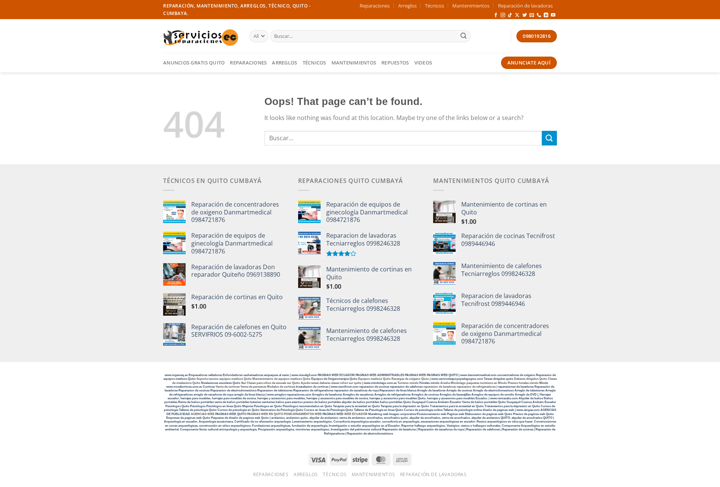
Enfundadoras (233, 375)
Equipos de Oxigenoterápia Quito (334, 379)
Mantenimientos (470, 5)
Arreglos (407, 5)
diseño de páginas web (498, 410)
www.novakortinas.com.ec (184, 386)
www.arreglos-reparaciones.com (289, 394)
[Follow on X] (517, 15)
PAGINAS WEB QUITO (442, 375)
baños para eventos (289, 402)
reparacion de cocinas (374, 386)
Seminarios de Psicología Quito (281, 410)
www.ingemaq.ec (177, 375)
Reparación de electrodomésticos (370, 433)
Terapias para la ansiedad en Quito (356, 406)
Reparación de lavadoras (525, 5)
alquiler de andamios (323, 418)
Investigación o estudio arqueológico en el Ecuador (364, 425)
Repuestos (395, 62)
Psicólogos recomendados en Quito (307, 406)
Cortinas (209, 386)
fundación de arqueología (309, 425)
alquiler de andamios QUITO (490, 418)
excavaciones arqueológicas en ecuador (448, 421)
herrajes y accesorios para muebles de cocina (337, 398)
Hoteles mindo (429, 383)
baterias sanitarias (262, 402)
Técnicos (434, 5)
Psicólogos (198, 406)
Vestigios (453, 425)
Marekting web (378, 414)
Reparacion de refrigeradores (313, 390)
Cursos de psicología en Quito (239, 410)
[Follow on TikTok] (510, 15)
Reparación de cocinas (517, 429)
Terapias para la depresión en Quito (405, 406)
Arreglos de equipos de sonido (492, 394)
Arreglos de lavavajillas (455, 394)
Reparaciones (375, 5)
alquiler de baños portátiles (360, 402)
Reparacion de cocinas (194, 390)
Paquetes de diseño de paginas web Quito (240, 418)
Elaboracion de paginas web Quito (488, 414)
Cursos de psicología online (423, 410)
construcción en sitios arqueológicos (224, 425)
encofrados (374, 418)
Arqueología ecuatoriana (216, 421)
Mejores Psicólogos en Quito (262, 406)
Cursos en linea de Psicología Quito (328, 410)
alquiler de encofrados (425, 418)
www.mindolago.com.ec (380, 383)
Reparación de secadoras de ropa (441, 429)
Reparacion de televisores (274, 390)
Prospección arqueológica (276, 429)
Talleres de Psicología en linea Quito (378, 410)
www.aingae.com (528, 410)
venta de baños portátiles (231, 402)
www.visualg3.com (304, 375)
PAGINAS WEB (416, 375)
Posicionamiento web (431, 414)
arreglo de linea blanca (249, 394)
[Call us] (539, 15)
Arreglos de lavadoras (327, 394)
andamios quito (297, 418)
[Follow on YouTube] (553, 15)
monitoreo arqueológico (312, 429)
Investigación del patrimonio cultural (356, 429)
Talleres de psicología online (462, 410)
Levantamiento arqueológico (312, 421)
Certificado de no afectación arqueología (262, 421)
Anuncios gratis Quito (194, 62)
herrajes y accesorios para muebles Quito (397, 398)
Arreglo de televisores (529, 390)
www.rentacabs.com (504, 398)
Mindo (543, 383)
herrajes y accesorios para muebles (280, 398)
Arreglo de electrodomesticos (493, 390)
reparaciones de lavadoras (516, 386)
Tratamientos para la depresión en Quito (512, 406)
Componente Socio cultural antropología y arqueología (218, 429)
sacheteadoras (253, 375)
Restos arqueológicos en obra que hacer (504, 421)
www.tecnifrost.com (344, 386)
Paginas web (455, 414)
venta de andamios (352, 418)
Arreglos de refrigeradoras (392, 394)
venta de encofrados (456, 418)
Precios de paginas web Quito (533, 414)
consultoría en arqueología (400, 421)
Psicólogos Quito (177, 406)
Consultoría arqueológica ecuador (357, 421)
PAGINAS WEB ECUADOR (336, 375)
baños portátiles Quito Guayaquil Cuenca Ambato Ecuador (420, 402)
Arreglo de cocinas (459, 390)
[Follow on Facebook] (496, 15)
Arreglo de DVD (526, 394)
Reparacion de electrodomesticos (233, 390)
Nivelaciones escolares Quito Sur (223, 383)
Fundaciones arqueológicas (271, 425)
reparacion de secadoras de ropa (356, 390)
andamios (278, 418)
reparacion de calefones (406, 386)
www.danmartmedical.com (478, 375)
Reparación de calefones (483, 429)
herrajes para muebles (195, 398)
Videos (423, 62)
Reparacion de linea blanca (398, 390)
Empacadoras (198, 375)
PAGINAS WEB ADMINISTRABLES (380, 375)
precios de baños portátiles (322, 402)
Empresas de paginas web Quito (188, 418)
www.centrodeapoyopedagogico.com (457, 379)
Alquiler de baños (531, 398)
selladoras (215, 375)
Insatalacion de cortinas (312, 386)
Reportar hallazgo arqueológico (423, 425)
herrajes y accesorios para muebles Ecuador (457, 398)
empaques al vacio (276, 375)
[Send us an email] (532, 15)
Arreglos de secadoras (358, 394)
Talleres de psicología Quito (198, 410)
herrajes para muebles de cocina (234, 398)
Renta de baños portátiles (196, 402)
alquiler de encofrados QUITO (532, 418)
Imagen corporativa (402, 414)
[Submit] (463, 36)
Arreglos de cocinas (425, 394)
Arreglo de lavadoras (431, 390)
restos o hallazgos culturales (480, 425)
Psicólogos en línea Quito (224, 406)
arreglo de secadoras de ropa (213, 394)
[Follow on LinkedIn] (546, 15)
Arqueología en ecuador (180, 421)
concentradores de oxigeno (516, 375)
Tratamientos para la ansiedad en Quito (457, 406)
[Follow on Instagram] (503, 15)
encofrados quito (396, 418)
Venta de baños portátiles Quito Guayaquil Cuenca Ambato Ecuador (509, 402)
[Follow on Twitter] (524, 15)
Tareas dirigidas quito (498, 379)
